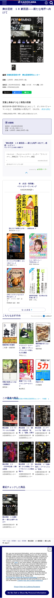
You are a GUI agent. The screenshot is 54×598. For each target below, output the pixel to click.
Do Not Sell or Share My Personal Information (21, 577)
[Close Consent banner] (50, 549)
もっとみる (25, 310)
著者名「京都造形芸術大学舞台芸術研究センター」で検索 (26, 399)
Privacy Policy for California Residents (27, 587)
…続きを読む (45, 109)
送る (27, 92)
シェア (18, 92)
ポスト (8, 92)
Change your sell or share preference (30, 580)
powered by (32, 169)
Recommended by (37, 316)
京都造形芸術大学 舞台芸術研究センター (23, 75)
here (16, 562)
